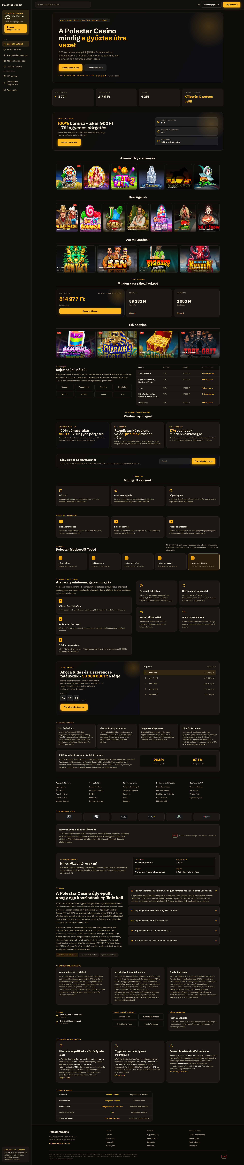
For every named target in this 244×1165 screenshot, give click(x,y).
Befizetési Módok (163, 787)
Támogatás (12, 90)
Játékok (109, 1135)
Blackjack (126, 794)
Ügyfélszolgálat (196, 797)
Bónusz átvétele (69, 142)
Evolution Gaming (96, 790)
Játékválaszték (95, 67)
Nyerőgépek (61, 787)
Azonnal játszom (90, 311)
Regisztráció (232, 5)
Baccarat (126, 801)
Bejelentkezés (152, 1135)
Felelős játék (194, 1138)
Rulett (125, 797)
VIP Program (195, 790)
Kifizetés (150, 1146)
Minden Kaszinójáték (16, 61)
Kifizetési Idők (161, 801)
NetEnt (91, 794)
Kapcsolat (193, 1146)
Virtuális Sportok (62, 801)
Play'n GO (93, 797)
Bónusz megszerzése (13, 28)
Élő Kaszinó (60, 790)
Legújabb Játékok (15, 44)
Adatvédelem (194, 1142)
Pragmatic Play (95, 787)
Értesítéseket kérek (204, 461)
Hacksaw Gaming (96, 801)
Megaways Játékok (130, 790)
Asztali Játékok (14, 49)
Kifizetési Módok (162, 790)
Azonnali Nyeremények (17, 55)
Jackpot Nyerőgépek (131, 787)
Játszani (132, 313)
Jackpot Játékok (14, 66)
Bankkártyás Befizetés (165, 794)
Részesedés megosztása (12, 83)
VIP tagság (12, 76)
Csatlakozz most (70, 67)
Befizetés (151, 1142)
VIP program (110, 1146)
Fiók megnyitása (211, 5)
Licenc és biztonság (197, 1135)
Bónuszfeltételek (196, 787)
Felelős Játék (195, 794)
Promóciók (110, 1142)
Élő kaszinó (110, 1138)
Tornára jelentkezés (74, 707)
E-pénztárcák (161, 797)
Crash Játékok (61, 797)
